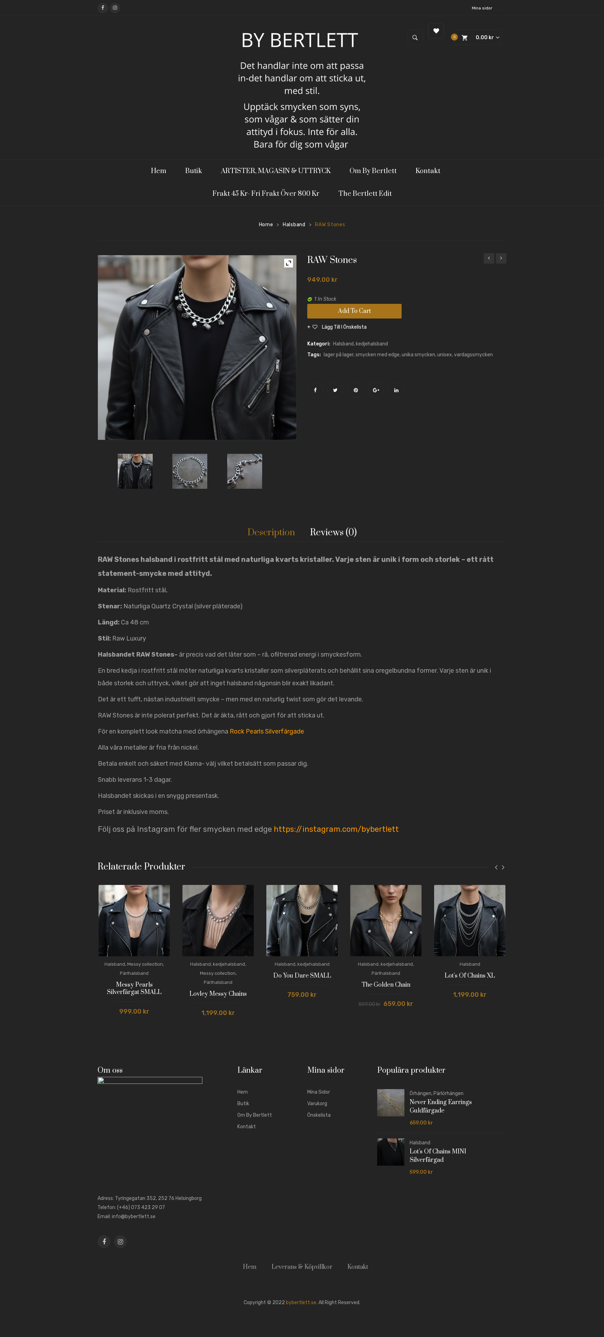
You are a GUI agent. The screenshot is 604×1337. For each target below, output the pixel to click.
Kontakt (246, 1127)
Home (266, 225)
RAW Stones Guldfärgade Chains (501, 259)
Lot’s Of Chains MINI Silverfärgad (438, 1156)
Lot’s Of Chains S (489, 259)
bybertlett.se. (301, 1303)
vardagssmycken (473, 355)
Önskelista (319, 1115)
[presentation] (495, 867)
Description (271, 532)
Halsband (294, 225)
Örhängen (420, 1093)
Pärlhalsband (134, 973)
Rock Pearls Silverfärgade (267, 731)
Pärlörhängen (448, 1093)
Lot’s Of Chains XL (470, 976)
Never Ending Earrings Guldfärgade (441, 1107)
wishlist (436, 31)
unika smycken (418, 355)
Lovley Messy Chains (218, 994)
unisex (444, 355)
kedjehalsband (372, 344)
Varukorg (317, 1104)
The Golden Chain (386, 985)
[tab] (271, 533)
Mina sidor (482, 8)
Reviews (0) (333, 532)
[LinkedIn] (396, 390)
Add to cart (354, 311)
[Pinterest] (356, 390)
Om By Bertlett (254, 1115)
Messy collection (145, 964)
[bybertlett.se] (302, 87)
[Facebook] (103, 8)
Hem (242, 1092)
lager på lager (338, 355)
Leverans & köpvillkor (302, 1267)
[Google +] (376, 390)
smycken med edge (377, 355)
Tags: (314, 355)
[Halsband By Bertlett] (142, 471)
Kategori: (318, 344)
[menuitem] (161, 171)
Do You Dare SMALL (302, 976)
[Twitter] (335, 390)
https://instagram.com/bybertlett (336, 829)
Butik (243, 1104)
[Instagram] (115, 8)
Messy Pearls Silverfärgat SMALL (134, 988)
